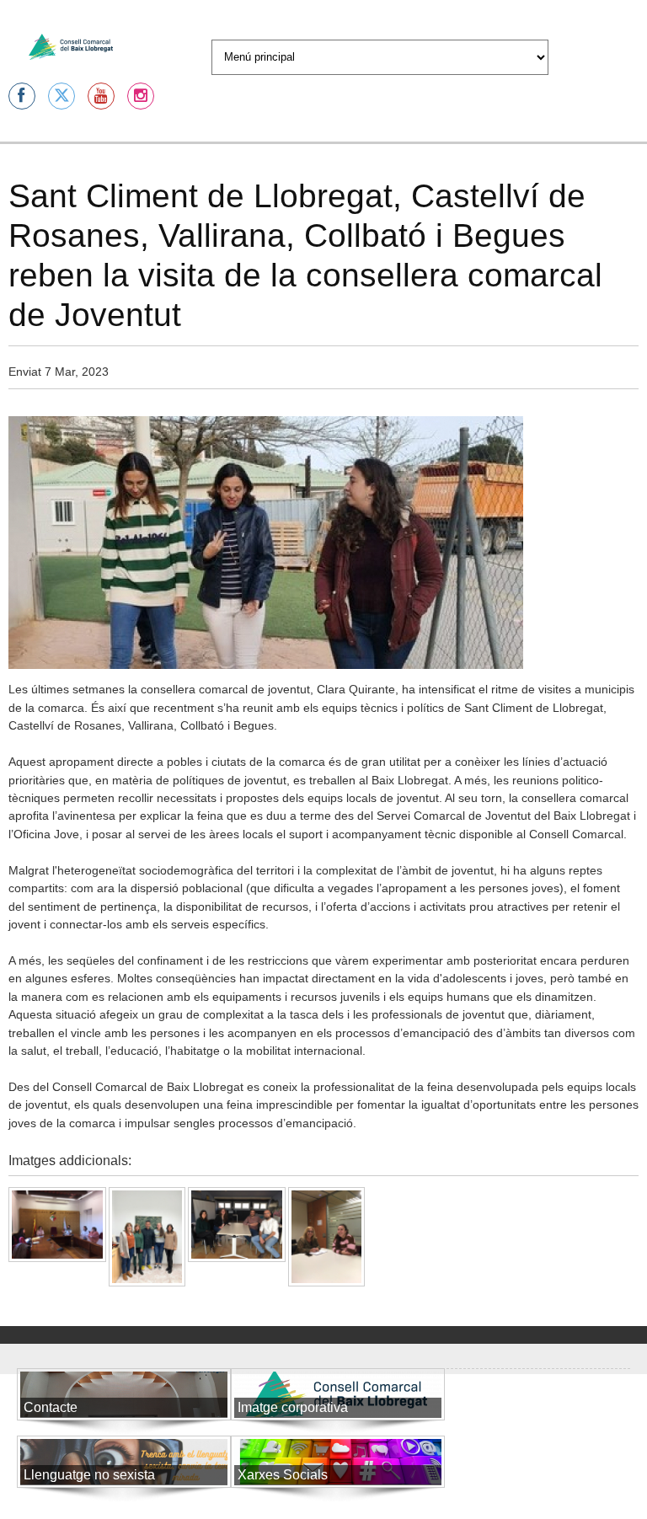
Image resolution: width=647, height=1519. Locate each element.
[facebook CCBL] (21, 96)
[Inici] (71, 47)
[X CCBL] (61, 96)
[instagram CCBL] (140, 96)
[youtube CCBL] (101, 96)
